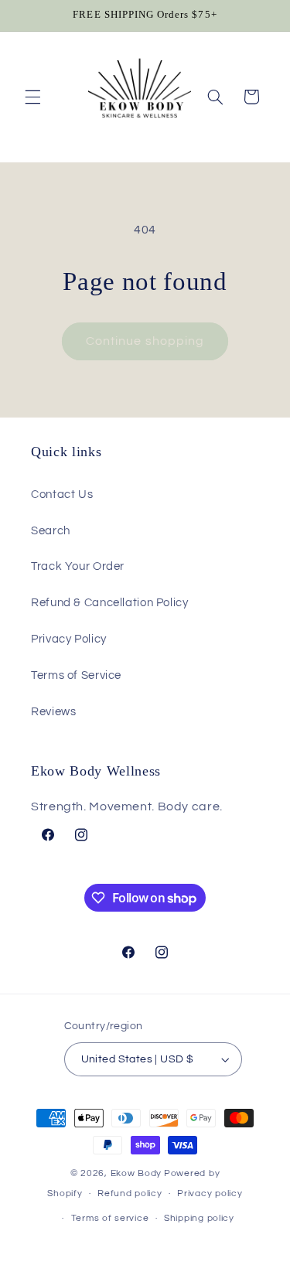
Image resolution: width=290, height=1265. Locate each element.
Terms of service (110, 1218)
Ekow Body (136, 1173)
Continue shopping (145, 341)
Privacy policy (209, 1193)
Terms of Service (76, 675)
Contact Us (62, 494)
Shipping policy (199, 1218)
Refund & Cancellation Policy (110, 603)
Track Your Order (78, 566)
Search (50, 531)
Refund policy (129, 1193)
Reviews (53, 712)
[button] (32, 96)
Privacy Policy (69, 639)
